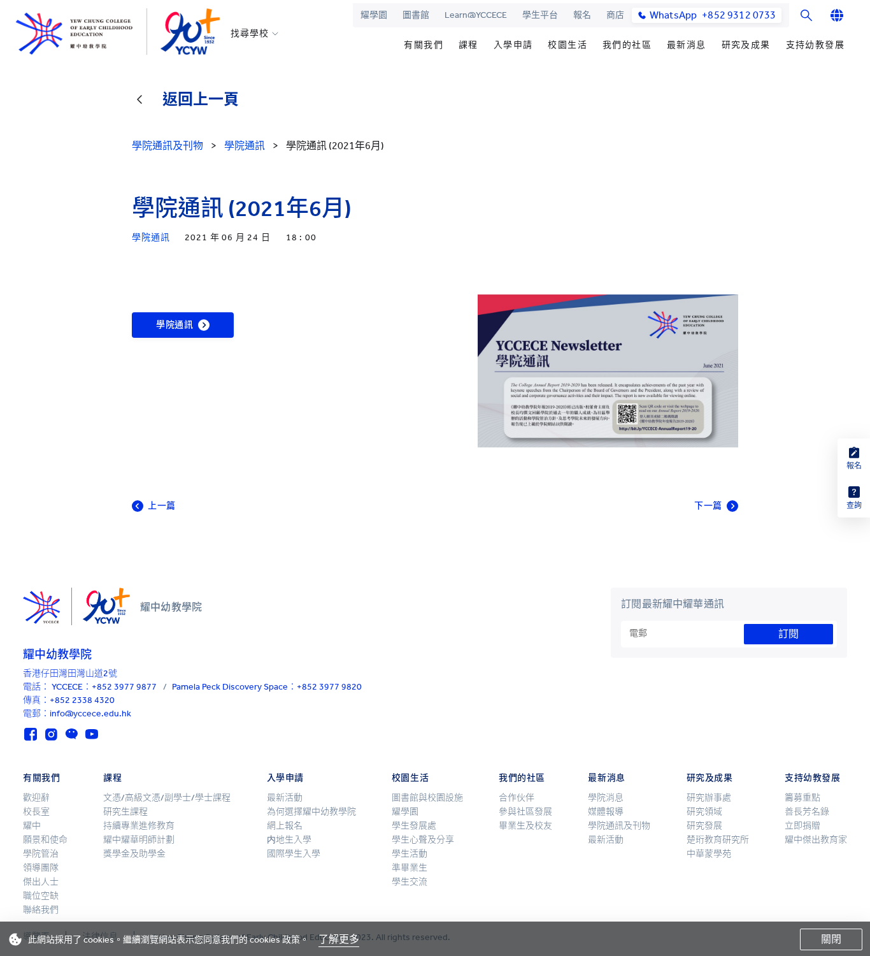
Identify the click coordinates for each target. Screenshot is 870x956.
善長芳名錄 (807, 811)
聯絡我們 (41, 909)
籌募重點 (802, 797)
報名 (582, 15)
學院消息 (606, 797)
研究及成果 (746, 45)
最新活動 (285, 797)
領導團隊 (41, 867)
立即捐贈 (802, 825)
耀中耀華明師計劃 (139, 839)
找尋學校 (249, 33)
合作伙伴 (516, 797)
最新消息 (686, 45)
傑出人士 (41, 881)
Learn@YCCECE (476, 15)
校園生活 (567, 45)
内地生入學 (289, 839)
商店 (615, 15)
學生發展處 (414, 825)
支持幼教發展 (815, 45)
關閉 (831, 939)
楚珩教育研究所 (718, 839)
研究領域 (704, 811)
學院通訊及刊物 (619, 825)
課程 (468, 45)
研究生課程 (125, 811)
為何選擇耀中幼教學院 (311, 811)
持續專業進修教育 (139, 825)
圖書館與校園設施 (427, 797)
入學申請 (513, 45)
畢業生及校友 (525, 825)
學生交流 (409, 881)
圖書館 (416, 15)
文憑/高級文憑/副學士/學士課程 (167, 797)
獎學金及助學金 (134, 853)
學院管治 (41, 853)
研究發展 (704, 825)
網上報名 (285, 825)
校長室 (36, 811)
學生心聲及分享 (423, 839)
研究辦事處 (709, 797)
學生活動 (409, 853)
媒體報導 (606, 811)
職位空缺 (41, 895)
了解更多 (338, 939)
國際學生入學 (293, 853)
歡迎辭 (36, 797)
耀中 (32, 825)
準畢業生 (409, 867)
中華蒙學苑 (709, 853)
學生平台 (540, 15)
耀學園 (373, 15)
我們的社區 (627, 45)
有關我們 (423, 45)
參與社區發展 (525, 811)
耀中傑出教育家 (816, 839)
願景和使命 (45, 839)
